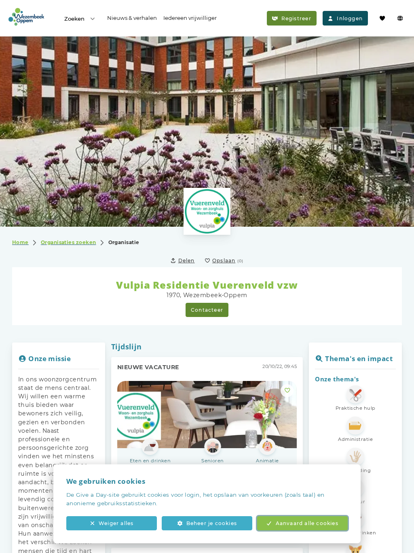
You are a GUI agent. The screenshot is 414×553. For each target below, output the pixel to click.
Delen (186, 260)
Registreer (296, 18)
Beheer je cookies (211, 523)
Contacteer (207, 310)
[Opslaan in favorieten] (287, 390)
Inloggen (350, 18)
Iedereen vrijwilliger (190, 18)
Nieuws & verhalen (132, 18)
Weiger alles (116, 523)
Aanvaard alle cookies (307, 523)
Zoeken (74, 18)
